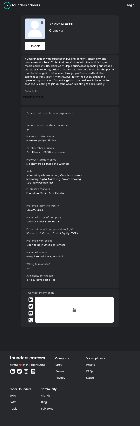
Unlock (35, 46)
